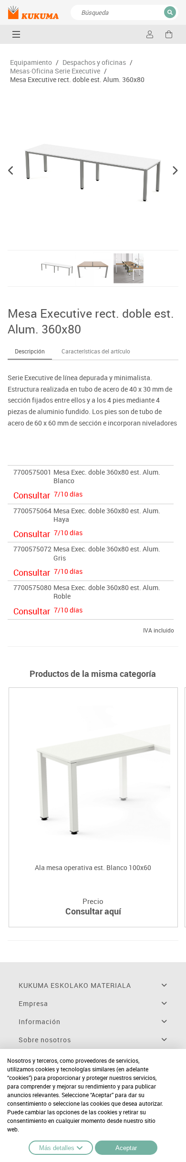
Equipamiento (31, 62)
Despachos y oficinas (94, 62)
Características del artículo (96, 351)
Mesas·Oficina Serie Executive (55, 71)
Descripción (30, 351)
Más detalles (56, 1148)
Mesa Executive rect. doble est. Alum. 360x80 (77, 79)
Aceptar (126, 1148)
